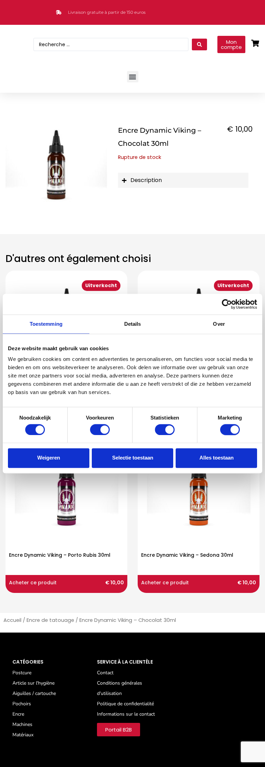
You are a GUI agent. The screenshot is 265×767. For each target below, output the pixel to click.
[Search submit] (199, 44)
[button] (132, 76)
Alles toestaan (216, 458)
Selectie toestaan (132, 458)
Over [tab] (219, 324)
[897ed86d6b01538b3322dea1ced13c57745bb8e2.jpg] (56, 163)
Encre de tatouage (50, 620)
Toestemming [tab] (46, 324)
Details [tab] (132, 324)
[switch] (100, 429)
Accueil (12, 620)
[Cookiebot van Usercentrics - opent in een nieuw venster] (227, 304)
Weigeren (48, 458)
